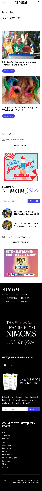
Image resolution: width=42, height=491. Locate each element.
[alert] (21, 139)
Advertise (6, 435)
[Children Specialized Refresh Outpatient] (21, 263)
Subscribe (6, 460)
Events (5, 295)
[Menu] (3, 2)
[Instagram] (11, 365)
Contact (5, 467)
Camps (15, 295)
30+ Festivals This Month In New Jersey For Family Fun (26, 224)
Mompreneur (11, 298)
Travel (25, 295)
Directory (25, 298)
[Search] (39, 2)
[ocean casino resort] (21, 167)
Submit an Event (9, 457)
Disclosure (7, 454)
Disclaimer (6, 448)
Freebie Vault (24, 301)
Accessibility (7, 445)
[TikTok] (18, 365)
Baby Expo (10, 301)
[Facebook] (5, 365)
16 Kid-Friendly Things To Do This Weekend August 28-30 (27, 212)
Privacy (5, 451)
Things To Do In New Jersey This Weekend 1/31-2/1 (20, 109)
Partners (5, 438)
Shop (4, 464)
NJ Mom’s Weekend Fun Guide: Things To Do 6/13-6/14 (19, 63)
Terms (4, 441)
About (5, 432)
